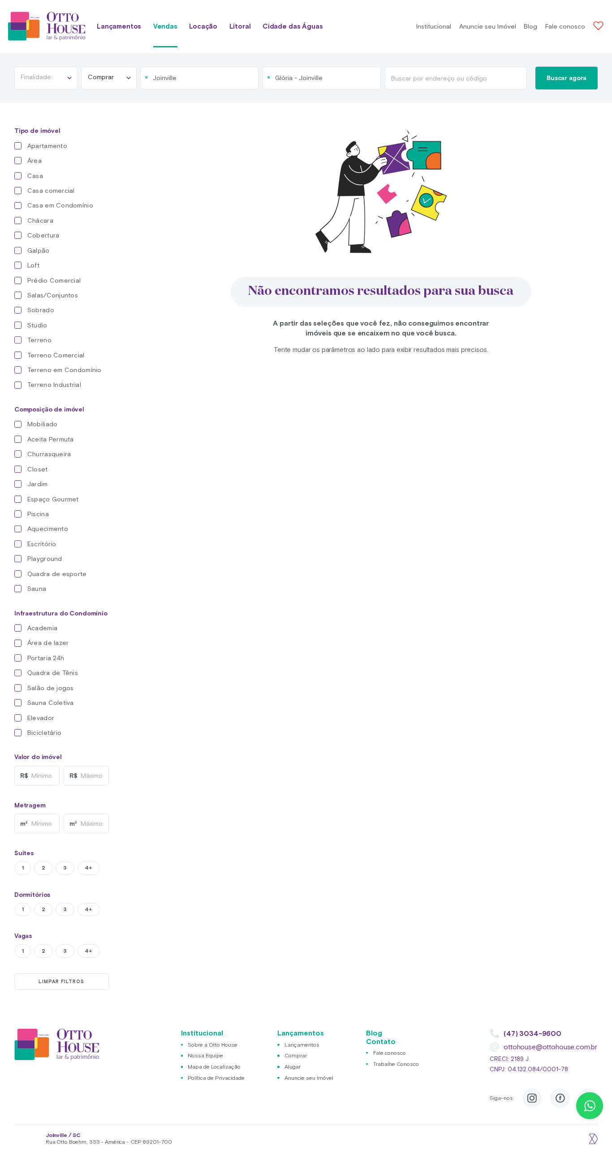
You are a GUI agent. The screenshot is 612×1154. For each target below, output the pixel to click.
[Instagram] (532, 1098)
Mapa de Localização (214, 1066)
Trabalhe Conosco (396, 1064)
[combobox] (199, 78)
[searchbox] (187, 78)
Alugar (292, 1066)
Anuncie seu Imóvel (487, 26)
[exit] (592, 1138)
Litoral (240, 26)
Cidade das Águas (293, 26)
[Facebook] (560, 1098)
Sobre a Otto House (212, 1044)
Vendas (165, 26)
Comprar (295, 1055)
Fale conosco (565, 26)
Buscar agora (566, 77)
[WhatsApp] (589, 1105)
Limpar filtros (61, 981)
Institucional (433, 26)
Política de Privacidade (216, 1077)
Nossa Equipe (205, 1055)
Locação (203, 26)
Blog (530, 26)
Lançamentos (119, 26)
